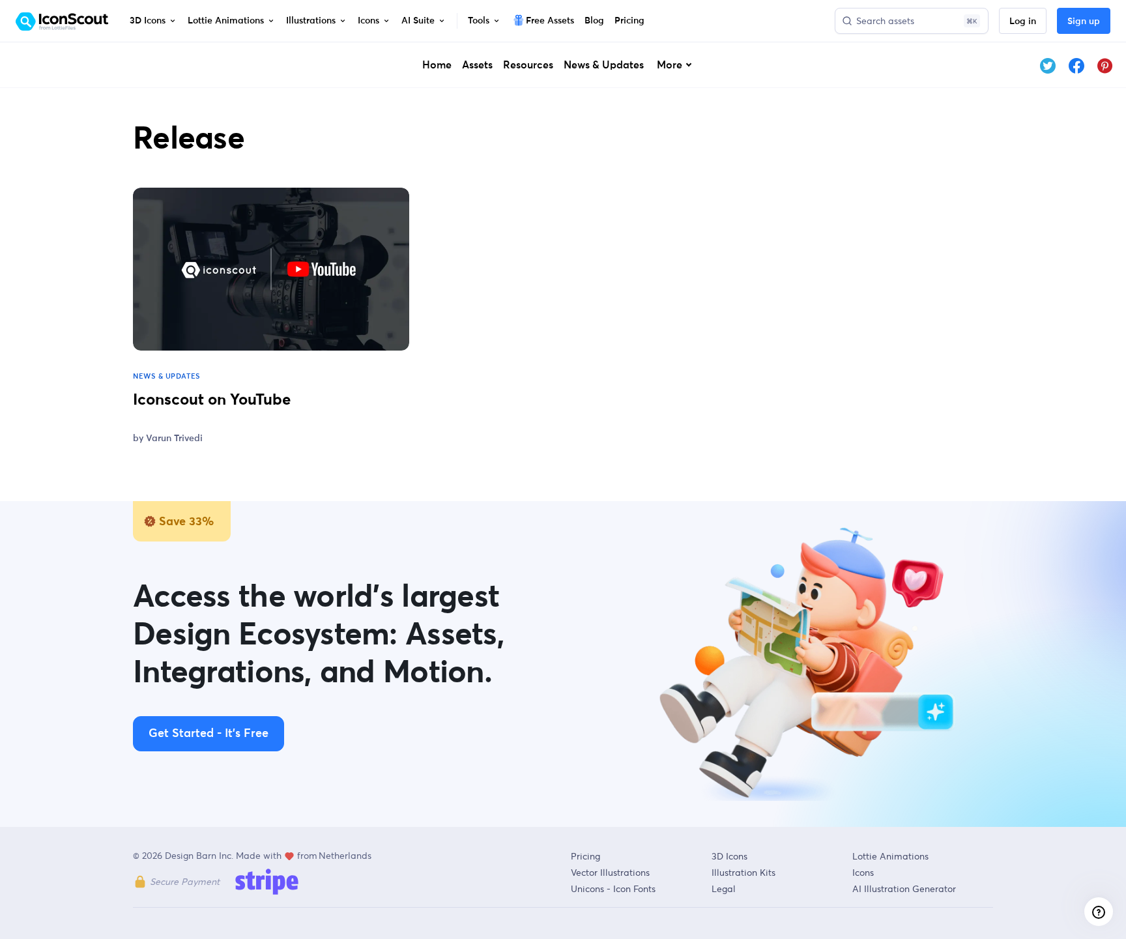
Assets (477, 65)
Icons (863, 872)
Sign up (1083, 21)
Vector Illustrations (610, 872)
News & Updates (604, 65)
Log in (1022, 21)
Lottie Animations (890, 856)
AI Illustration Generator (904, 889)
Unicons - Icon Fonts (613, 889)
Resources (528, 65)
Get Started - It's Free (208, 734)
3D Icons (729, 856)
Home (437, 65)
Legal (724, 889)
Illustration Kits (743, 872)
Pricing (585, 856)
